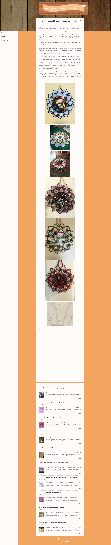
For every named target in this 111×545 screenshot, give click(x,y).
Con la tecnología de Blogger (65, 539)
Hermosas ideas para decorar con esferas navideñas (53, 522)
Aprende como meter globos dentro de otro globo (52, 447)
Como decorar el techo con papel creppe (50, 433)
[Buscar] (92, 3)
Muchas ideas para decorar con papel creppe (51, 507)
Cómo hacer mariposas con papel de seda (50, 492)
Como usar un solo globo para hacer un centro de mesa (54, 462)
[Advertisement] (89, 37)
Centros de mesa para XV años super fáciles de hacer (53, 403)
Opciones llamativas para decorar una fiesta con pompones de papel (57, 418)
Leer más (79, 398)
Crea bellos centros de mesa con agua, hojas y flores (53, 388)
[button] (80, 21)
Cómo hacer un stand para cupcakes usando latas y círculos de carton (58, 477)
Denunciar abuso (4, 40)
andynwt (67, 541)
